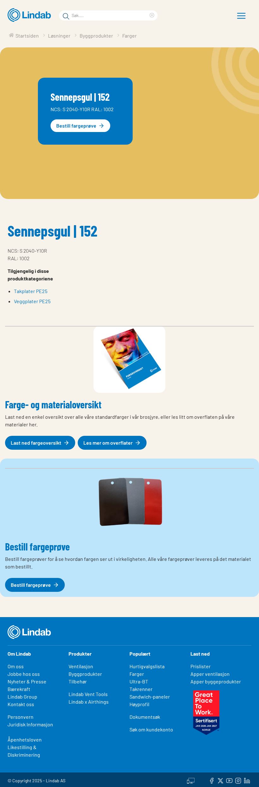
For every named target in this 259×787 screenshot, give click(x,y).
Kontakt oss (21, 704)
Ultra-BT (139, 681)
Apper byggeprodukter (215, 681)
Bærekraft (19, 689)
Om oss (16, 666)
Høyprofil (139, 704)
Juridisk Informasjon (30, 724)
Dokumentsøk (145, 717)
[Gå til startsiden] (31, 15)
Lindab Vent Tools (88, 694)
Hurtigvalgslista (147, 666)
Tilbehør (78, 681)
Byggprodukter (85, 674)
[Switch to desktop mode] (191, 779)
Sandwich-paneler (150, 697)
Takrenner (141, 689)
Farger (137, 674)
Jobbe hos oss (24, 674)
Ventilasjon (81, 666)
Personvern (20, 717)
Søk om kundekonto (151, 729)
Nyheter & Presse (27, 681)
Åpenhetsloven (25, 739)
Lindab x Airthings (89, 702)
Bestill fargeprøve (76, 126)
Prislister (200, 666)
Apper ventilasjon (210, 674)
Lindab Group (22, 697)
